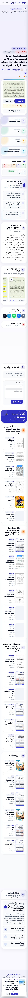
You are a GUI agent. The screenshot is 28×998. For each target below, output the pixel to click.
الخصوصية (11, 982)
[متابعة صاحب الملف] (25, 73)
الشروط (18, 982)
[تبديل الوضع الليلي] (7, 2)
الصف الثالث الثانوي (16, 8)
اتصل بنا (4, 982)
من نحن (24, 982)
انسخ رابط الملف (13, 110)
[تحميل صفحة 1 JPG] (11, 279)
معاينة (7, 101)
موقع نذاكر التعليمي (18, 3)
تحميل (19, 101)
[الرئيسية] (25, 9)
